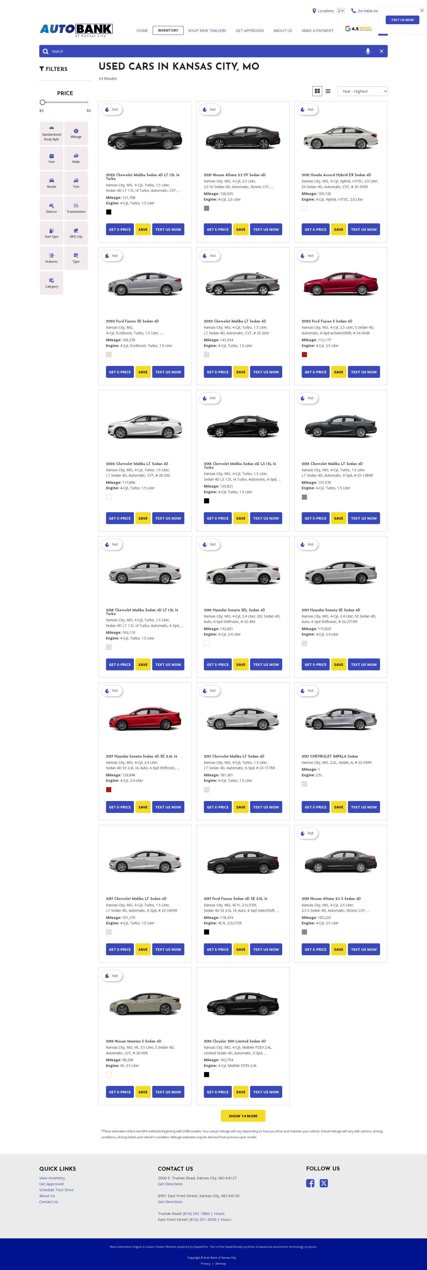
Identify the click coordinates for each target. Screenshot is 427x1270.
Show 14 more (243, 1115)
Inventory (168, 30)
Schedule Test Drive (56, 1189)
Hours (219, 1213)
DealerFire (201, 1247)
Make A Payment (318, 30)
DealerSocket (234, 1247)
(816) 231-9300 (202, 1219)
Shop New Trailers (207, 30)
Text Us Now (402, 20)
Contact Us (48, 1201)
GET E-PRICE (120, 229)
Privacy (206, 1263)
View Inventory (52, 1177)
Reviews (358, 30)
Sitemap (220, 1263)
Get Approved (250, 30)
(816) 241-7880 (196, 1213)
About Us (283, 30)
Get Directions (170, 1183)
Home (142, 30)
